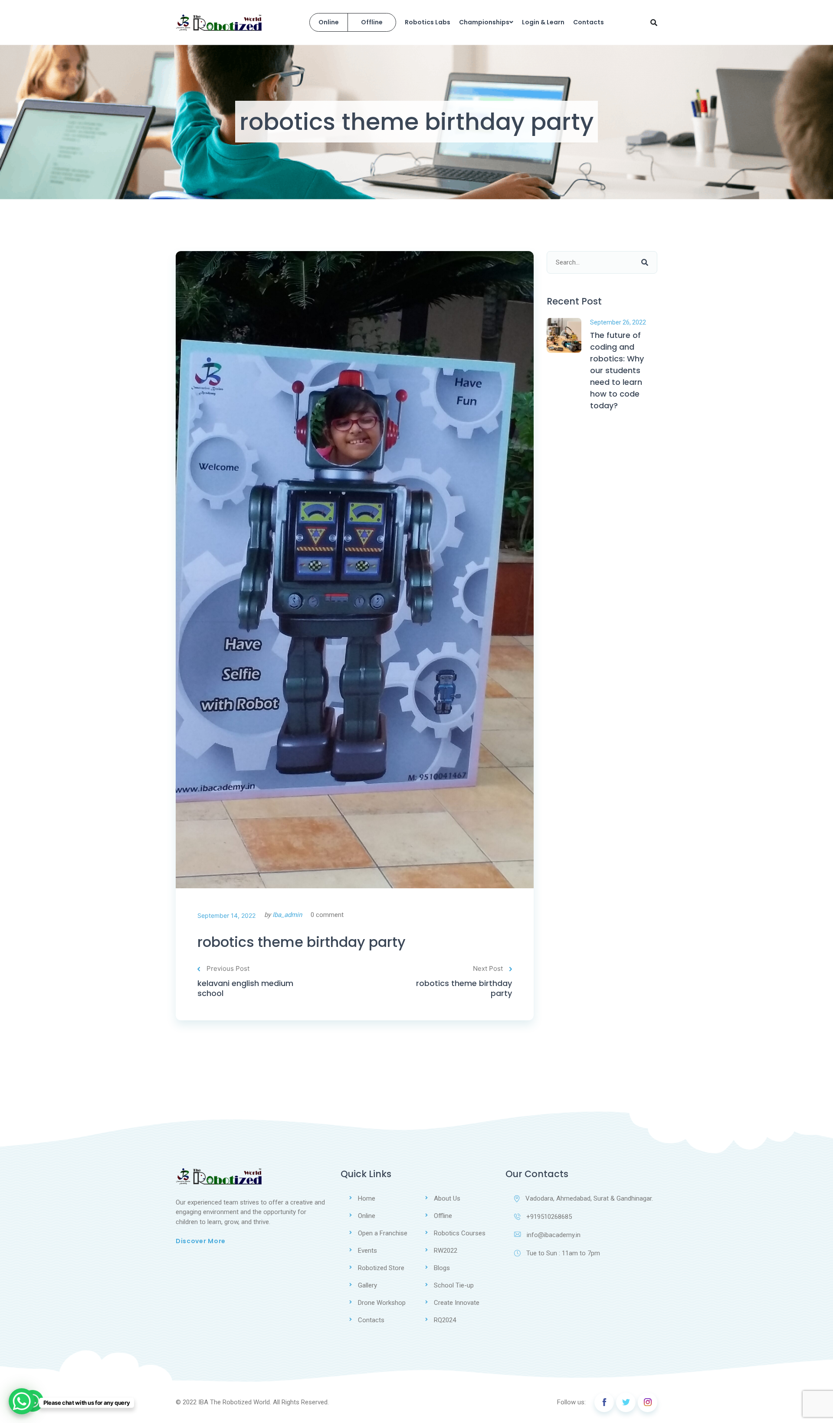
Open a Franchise (382, 1233)
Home (366, 1198)
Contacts (588, 22)
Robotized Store (381, 1268)
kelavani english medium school (245, 988)
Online (328, 22)
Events (367, 1250)
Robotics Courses (459, 1233)
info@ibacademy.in (553, 1235)
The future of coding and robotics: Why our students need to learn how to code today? (617, 370)
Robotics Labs (427, 22)
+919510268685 (549, 1217)
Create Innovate (456, 1303)
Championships (484, 22)
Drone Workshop (382, 1303)
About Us (447, 1198)
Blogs (442, 1268)
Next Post (488, 968)
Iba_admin (287, 915)
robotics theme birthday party (301, 942)
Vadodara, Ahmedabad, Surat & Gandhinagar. (589, 1198)
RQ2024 (445, 1320)
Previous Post (228, 968)
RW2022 (445, 1250)
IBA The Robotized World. (234, 1402)
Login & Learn (543, 22)
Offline (372, 22)
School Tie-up (454, 1285)
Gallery (367, 1285)
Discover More (201, 1241)
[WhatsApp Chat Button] (22, 1401)
